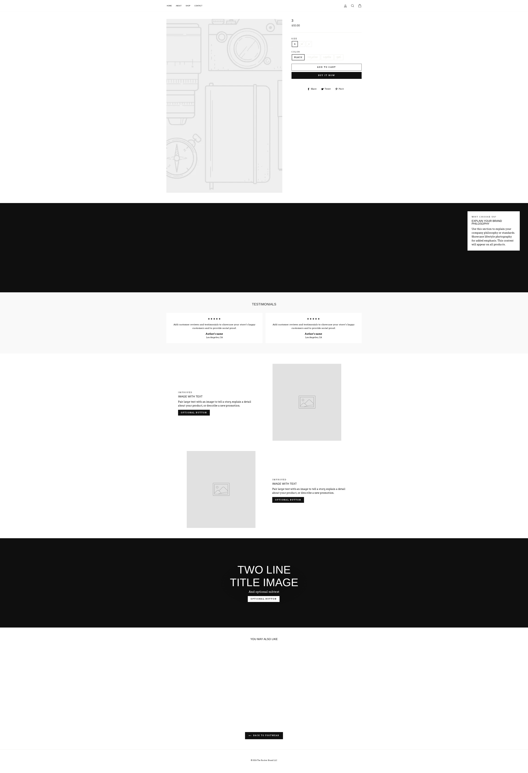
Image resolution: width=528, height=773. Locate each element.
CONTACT (198, 6)
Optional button (194, 413)
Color (296, 52)
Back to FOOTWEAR (265, 735)
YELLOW (312, 57)
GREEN (327, 57)
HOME (169, 6)
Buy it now (326, 75)
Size (294, 39)
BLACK (298, 57)
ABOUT (179, 6)
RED (338, 57)
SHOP (188, 6)
